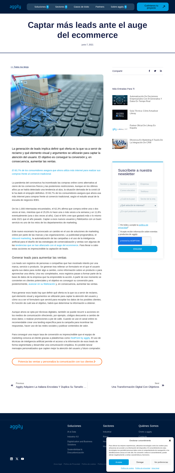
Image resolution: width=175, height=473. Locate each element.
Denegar (140, 462)
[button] (170, 440)
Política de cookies (127, 468)
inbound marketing (21, 238)
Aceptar (119, 462)
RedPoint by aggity (80, 338)
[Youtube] (22, 458)
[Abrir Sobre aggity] (125, 7)
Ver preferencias (161, 462)
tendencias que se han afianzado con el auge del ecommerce (47, 245)
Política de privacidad (142, 468)
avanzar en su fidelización (42, 284)
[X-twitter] (17, 458)
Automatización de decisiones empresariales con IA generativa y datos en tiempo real (146, 98)
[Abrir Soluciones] (47, 7)
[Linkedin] (11, 458)
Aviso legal (155, 468)
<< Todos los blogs (20, 67)
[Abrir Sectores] (66, 7)
